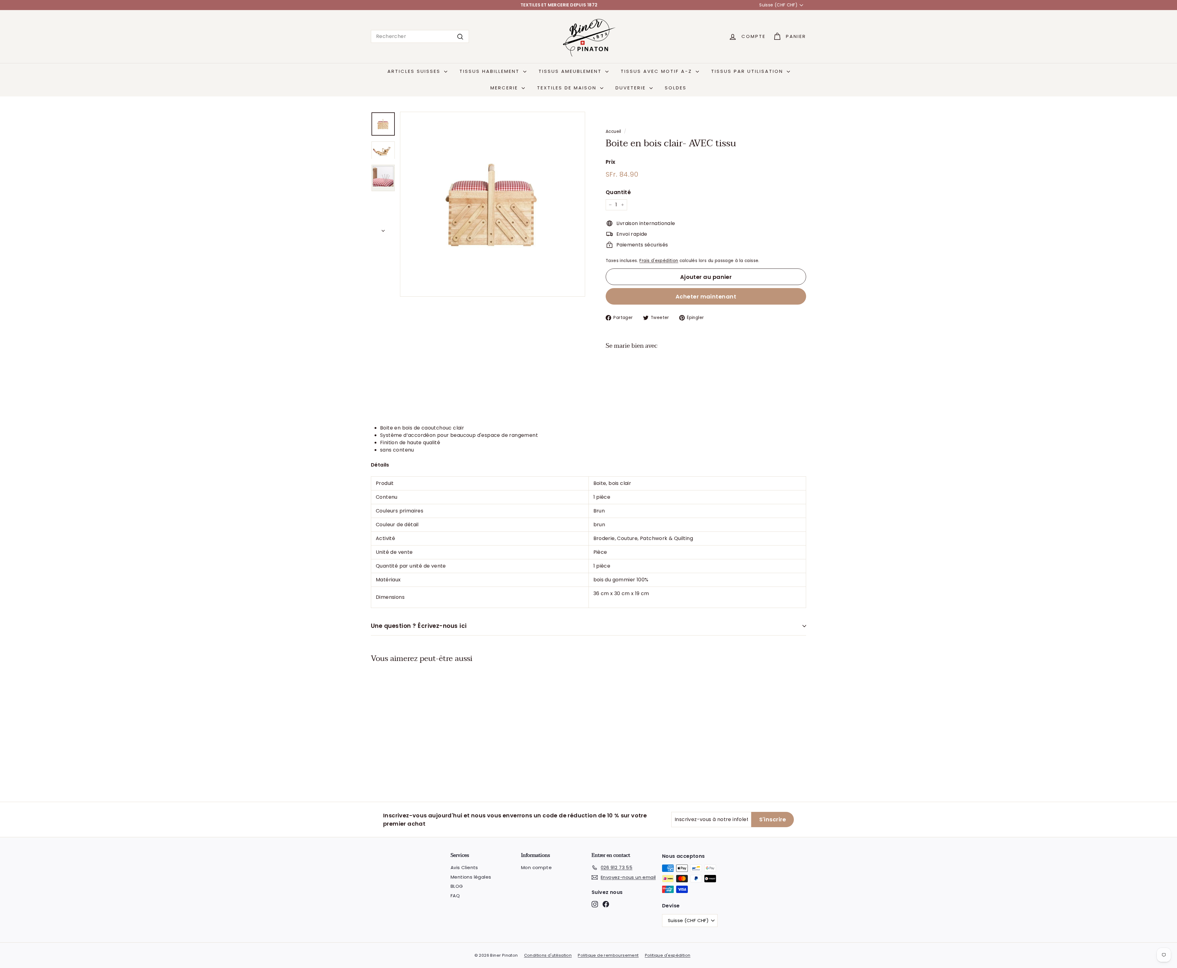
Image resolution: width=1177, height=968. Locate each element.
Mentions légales (471, 877)
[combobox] (420, 36)
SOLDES (676, 87)
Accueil (613, 131)
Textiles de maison (568, 87)
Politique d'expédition (668, 955)
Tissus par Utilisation (748, 71)
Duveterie (631, 87)
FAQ (455, 895)
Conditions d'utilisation (548, 955)
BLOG (457, 886)
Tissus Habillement (490, 71)
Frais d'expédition (658, 261)
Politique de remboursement (608, 955)
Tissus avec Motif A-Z (657, 71)
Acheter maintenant (706, 296)
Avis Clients (464, 867)
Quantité (618, 192)
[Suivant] (383, 229)
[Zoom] (492, 204)
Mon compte (536, 867)
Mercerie (505, 87)
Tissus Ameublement (571, 71)
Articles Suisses (415, 71)
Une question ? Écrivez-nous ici (419, 626)
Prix (610, 162)
